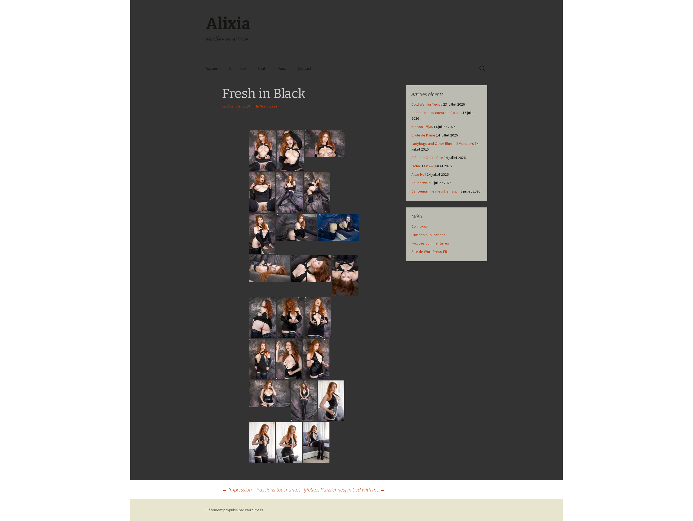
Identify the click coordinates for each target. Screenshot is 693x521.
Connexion (419, 226)
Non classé (268, 106)
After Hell (418, 174)
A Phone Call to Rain (427, 157)
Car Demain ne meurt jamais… (435, 191)
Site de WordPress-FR (429, 251)
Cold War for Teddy (426, 104)
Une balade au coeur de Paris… (436, 112)
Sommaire (237, 68)
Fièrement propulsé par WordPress (234, 509)
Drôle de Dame (423, 135)
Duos (281, 68)
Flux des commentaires (430, 243)
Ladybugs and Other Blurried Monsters (442, 143)
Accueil (212, 68)
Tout (261, 68)
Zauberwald (421, 182)
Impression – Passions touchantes (261, 489)
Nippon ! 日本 (422, 126)
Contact (305, 68)
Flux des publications (428, 234)
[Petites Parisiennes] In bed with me (344, 489)
